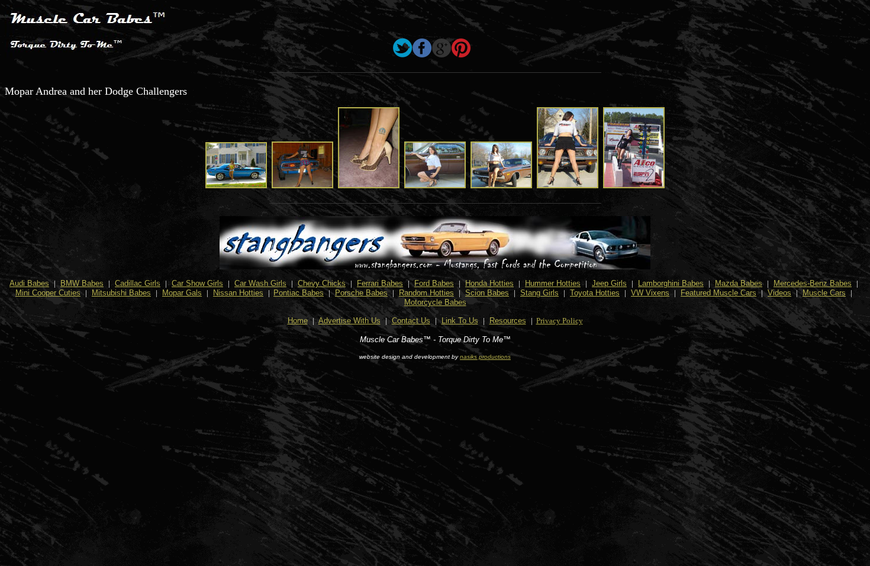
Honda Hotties (489, 283)
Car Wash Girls (260, 283)
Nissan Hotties (238, 292)
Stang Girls (539, 292)
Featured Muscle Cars (718, 292)
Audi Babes (29, 283)
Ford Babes (434, 283)
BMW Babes (82, 283)
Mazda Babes (738, 283)
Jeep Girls (609, 283)
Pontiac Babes (298, 292)
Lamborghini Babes (671, 283)
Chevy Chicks (322, 283)
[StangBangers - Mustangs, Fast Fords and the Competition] (435, 266)
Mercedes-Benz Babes (813, 283)
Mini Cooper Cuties (47, 292)
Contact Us (411, 320)
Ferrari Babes (380, 283)
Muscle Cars (824, 292)
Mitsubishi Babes (121, 292)
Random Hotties (426, 292)
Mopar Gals (182, 292)
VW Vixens (650, 292)
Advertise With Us (349, 320)
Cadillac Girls (137, 283)
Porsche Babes (361, 292)
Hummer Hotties (553, 283)
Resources (507, 320)
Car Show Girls (197, 283)
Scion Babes (487, 292)
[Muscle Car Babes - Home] (87, 52)
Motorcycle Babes (435, 302)
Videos (779, 292)
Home (298, 320)
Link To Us (460, 320)
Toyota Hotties (595, 292)
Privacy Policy (559, 320)
